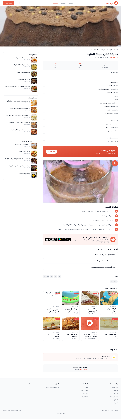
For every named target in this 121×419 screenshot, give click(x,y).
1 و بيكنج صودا (104, 103)
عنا (103, 410)
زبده (112, 120)
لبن (108, 131)
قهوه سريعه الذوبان (103, 89)
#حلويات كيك (114, 281)
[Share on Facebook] (59, 276)
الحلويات (86, 387)
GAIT (63, 414)
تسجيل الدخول (9, 3)
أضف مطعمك (114, 387)
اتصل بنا (116, 403)
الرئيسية (71, 3)
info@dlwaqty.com (51, 387)
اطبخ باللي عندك (114, 396)
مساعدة (115, 390)
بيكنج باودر (107, 106)
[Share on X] (55, 276)
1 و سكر (109, 92)
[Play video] (80, 181)
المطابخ (116, 399)
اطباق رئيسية (85, 393)
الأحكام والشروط (114, 410)
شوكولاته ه (114, 138)
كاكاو (108, 110)
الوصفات (55, 3)
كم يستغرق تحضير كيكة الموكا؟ (105, 255)
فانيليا (116, 99)
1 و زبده (109, 85)
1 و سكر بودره (108, 124)
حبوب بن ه (115, 141)
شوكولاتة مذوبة (109, 113)
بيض (115, 96)
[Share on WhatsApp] (51, 276)
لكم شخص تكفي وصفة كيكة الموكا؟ (103, 267)
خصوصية (107, 410)
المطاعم (63, 3)
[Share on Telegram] (47, 276)
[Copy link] (44, 276)
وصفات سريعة (84, 390)
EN (17, 3)
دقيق (112, 82)
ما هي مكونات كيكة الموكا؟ (106, 261)
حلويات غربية (85, 396)
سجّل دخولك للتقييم (113, 57)
